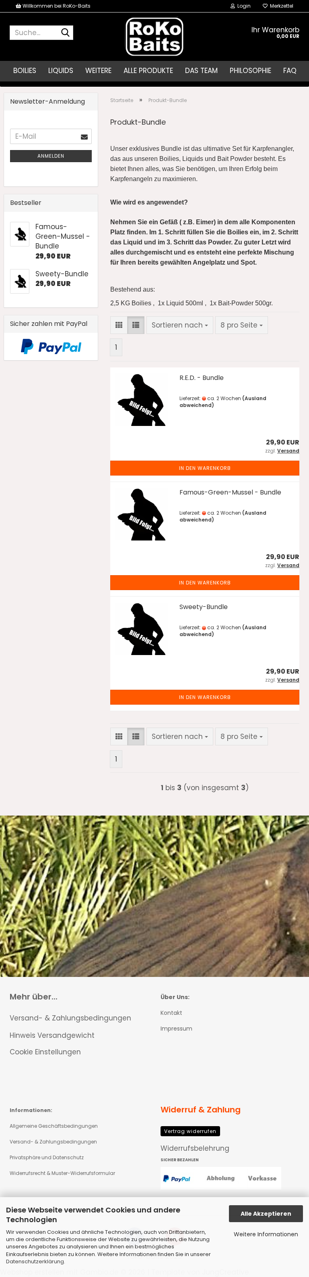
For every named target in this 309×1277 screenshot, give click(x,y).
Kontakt (171, 1013)
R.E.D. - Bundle (201, 377)
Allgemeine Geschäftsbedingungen (54, 1126)
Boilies (24, 70)
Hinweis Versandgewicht (52, 1035)
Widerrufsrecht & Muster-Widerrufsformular (62, 1173)
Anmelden (50, 155)
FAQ (290, 70)
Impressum (176, 1029)
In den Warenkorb (205, 468)
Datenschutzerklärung (35, 1261)
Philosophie (250, 70)
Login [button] (243, 5)
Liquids (60, 70)
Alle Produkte (148, 70)
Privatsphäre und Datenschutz (47, 1157)
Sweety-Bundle (203, 606)
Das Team (201, 70)
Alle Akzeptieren (266, 1214)
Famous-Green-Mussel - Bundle (230, 492)
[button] (119, 325)
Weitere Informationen (266, 1234)
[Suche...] (65, 33)
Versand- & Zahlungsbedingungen (70, 1018)
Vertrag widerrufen (190, 1131)
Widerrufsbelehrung (195, 1148)
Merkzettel (280, 5)
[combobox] (179, 325)
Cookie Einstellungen (45, 1052)
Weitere (98, 70)
